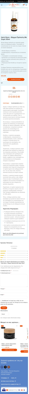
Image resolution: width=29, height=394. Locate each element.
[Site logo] (14, 5)
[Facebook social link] (9, 97)
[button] (1, 339)
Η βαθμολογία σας (6, 270)
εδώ (12, 234)
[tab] (6, 103)
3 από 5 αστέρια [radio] (15, 270)
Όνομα (3, 288)
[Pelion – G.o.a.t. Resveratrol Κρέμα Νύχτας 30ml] (9, 333)
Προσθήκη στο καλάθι (15, 79)
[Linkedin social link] (16, 97)
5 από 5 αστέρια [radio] (17, 270)
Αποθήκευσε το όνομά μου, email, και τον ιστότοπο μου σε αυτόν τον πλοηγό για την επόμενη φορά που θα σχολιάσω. (14, 302)
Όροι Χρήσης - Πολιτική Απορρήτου (10, 371)
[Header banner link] (14, 1)
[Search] (26, 5)
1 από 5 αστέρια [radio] (13, 270)
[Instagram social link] (8, 367)
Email (2, 294)
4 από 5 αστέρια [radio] (16, 270)
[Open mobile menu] (1, 5)
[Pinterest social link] (14, 97)
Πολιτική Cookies (5, 374)
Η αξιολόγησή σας (6, 273)
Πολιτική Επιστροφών (6, 372)
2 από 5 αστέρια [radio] (14, 270)
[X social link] (12, 97)
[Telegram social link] (19, 97)
